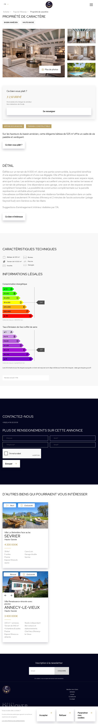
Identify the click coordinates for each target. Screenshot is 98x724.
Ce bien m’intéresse (14, 216)
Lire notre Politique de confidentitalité (13, 721)
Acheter (6, 12)
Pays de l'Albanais (20, 12)
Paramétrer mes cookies (83, 715)
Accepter (43, 715)
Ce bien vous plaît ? (13, 144)
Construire (72, 697)
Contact (72, 699)
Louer (72, 694)
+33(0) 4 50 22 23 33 (10, 422)
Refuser (62, 715)
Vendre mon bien (72, 689)
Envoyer (8, 463)
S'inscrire (62, 671)
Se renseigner (49, 111)
